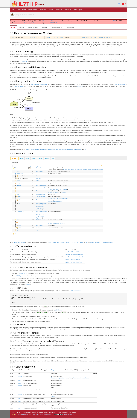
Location (43, 185)
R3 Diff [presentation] (47, 158)
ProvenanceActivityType (77, 254)
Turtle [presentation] (40, 158)
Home (12, 9)
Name (14, 166)
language (77, 169)
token (19, 380)
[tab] (14, 158)
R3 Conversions (70, 27)
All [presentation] (53, 158)
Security (12, 37)
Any (42, 171)
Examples (21, 27)
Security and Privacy (20, 14)
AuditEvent (24, 61)
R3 (56, 23)
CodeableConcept (40, 187)
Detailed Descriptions (33, 27)
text (81, 169)
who (19, 203)
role (19, 200)
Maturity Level (34, 37)
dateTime (38, 178)
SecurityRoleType (52, 201)
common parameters (35, 370)
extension (90, 169)
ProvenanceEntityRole (53, 223)
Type (37, 166)
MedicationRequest (68, 149)
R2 (58, 23)
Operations (68, 9)
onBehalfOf (21, 211)
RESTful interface (75, 290)
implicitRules (71, 169)
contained (85, 169)
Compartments (85, 37)
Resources (43, 9)
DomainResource (40, 168)
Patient (95, 37)
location (19, 185)
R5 (50, 23)
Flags (29, 166)
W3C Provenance (119, 84)
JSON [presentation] (34, 158)
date (19, 398)
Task (85, 149)
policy (18, 183)
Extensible (64, 189)
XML (50, 242)
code (37, 222)
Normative (45, 21)
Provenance (18, 168)
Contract (27, 149)
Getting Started (21, 9)
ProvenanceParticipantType (77, 257)
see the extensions (94, 242)
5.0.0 (114, 21)
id (63, 169)
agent (18, 194)
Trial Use (47, 37)
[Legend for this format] (102, 166)
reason (18, 187)
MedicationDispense (57, 149)
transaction (27, 284)
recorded (19, 180)
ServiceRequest (77, 149)
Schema (62, 242)
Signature (38, 230)
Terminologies (78, 9)
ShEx (81, 242)
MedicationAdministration (45, 149)
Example (59, 201)
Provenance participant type (55, 198)
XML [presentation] (27, 158)
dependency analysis (108, 242)
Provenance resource (18, 86)
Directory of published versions (32, 23)
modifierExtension (98, 169)
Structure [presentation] (14, 158)
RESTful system (19, 276)
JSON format (58, 310)
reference (20, 376)
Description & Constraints (54, 166)
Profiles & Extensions (56, 27)
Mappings (44, 27)
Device (91, 37)
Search (17, 414)
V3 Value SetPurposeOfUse (54, 189)
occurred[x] (20, 173)
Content (13, 27)
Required (62, 223)
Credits (41, 414)
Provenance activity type (54, 192)
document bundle (23, 273)
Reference (38, 171)
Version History (25, 414)
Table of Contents (34, 414)
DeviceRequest (34, 149)
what (19, 225)
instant (37, 180)
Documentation (32, 9)
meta (66, 169)
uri (36, 183)
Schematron (67, 242)
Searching (51, 370)
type (19, 196)
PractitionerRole (40, 204)
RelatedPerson (108, 37)
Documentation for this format (22, 234)
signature (19, 230)
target (18, 171)
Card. (33, 166)
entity (18, 219)
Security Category (58, 37)
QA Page (73, 412)
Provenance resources (15, 60)
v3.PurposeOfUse (75, 252)
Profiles (51, 9)
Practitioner (101, 37)
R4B (52, 23)
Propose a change (68, 414)
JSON (54, 242)
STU (52, 21)
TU (30, 168)
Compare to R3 (48, 414)
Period (37, 176)
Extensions (59, 9)
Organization (39, 209)
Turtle (86, 242)
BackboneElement (40, 194)
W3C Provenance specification (38, 84)
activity (18, 191)
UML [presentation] (21, 158)
